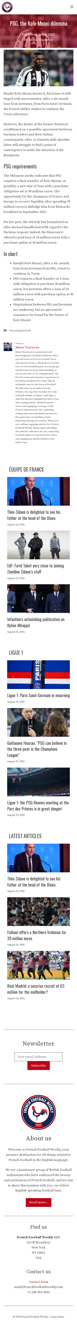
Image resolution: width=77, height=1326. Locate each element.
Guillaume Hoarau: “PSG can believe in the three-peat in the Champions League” (37, 749)
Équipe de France (26, 469)
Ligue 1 (16, 652)
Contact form (38, 1282)
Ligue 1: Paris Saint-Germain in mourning (38, 695)
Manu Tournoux (27, 347)
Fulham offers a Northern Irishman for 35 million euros (36, 935)
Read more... (38, 1202)
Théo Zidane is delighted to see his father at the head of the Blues (33, 515)
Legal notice (57, 1316)
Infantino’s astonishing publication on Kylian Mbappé (35, 622)
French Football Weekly (35, 1316)
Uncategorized (19, 330)
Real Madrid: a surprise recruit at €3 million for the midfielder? (35, 988)
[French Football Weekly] (7, 7)
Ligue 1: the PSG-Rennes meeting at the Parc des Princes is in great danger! (38, 805)
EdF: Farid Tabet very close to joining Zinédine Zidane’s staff (35, 568)
